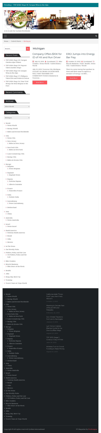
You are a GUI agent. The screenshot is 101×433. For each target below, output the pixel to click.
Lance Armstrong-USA (15, 154)
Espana (10, 179)
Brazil (9, 236)
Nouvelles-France (15, 191)
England (10, 173)
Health (87, 63)
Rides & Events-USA (14, 160)
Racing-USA (11, 157)
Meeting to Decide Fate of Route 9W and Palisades (55, 308)
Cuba (9, 239)
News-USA (11, 138)
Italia (9, 195)
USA (7, 136)
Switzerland (11, 207)
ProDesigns (92, 429)
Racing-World (12, 128)
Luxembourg (12, 201)
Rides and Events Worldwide (18, 132)
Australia (9, 218)
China (9, 214)
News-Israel (11, 226)
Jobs (7, 274)
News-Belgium (14, 169)
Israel (8, 224)
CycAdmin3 (51, 61)
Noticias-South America (16, 233)
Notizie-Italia (14, 197)
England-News (14, 175)
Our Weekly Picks (12, 249)
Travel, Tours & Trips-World (16, 283)
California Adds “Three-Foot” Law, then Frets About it (54, 296)
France (10, 188)
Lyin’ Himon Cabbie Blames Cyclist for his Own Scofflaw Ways (54, 328)
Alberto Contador (15, 184)
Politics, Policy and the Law (16, 253)
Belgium (10, 166)
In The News (10, 246)
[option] (36, 5)
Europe (8, 164)
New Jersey (11, 141)
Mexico (10, 242)
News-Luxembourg (16, 203)
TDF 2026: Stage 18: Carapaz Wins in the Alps (30, 5)
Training (9, 280)
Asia (7, 212)
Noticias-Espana (15, 181)
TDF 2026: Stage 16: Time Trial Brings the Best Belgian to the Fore (17, 84)
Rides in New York (16, 150)
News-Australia (13, 220)
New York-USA (12, 147)
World (34, 66)
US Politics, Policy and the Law (18, 398)
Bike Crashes (10, 261)
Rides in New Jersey (16, 143)
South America (11, 230)
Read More (40, 82)
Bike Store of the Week (15, 266)
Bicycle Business (72, 63)
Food (82, 63)
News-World (44, 63)
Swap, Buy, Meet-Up (13, 277)
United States (55, 63)
